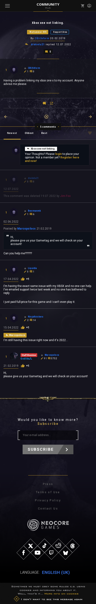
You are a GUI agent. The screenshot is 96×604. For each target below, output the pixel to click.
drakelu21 (38, 44)
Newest (12, 133)
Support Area (60, 32)
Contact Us (48, 508)
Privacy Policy (48, 500)
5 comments (48, 126)
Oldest (29, 133)
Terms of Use (48, 492)
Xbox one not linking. (43, 148)
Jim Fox (65, 196)
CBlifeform (42, 38)
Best (44, 133)
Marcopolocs (26, 228)
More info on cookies (61, 593)
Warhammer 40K (38, 32)
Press (48, 484)
